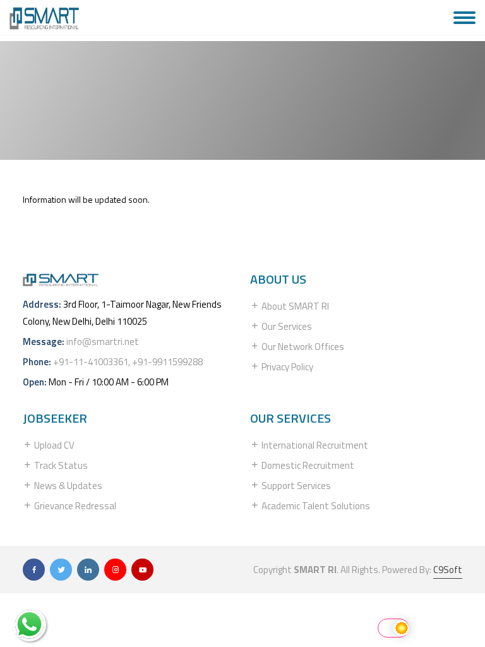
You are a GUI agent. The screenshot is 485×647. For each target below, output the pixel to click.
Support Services (295, 485)
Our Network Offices (302, 346)
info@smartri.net (102, 341)
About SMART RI (294, 306)
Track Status (60, 465)
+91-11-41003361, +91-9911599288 (128, 361)
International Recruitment (314, 445)
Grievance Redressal (74, 506)
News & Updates (67, 485)
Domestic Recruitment (307, 465)
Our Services (286, 326)
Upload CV (53, 445)
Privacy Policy (286, 367)
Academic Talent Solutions (315, 506)
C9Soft (447, 569)
